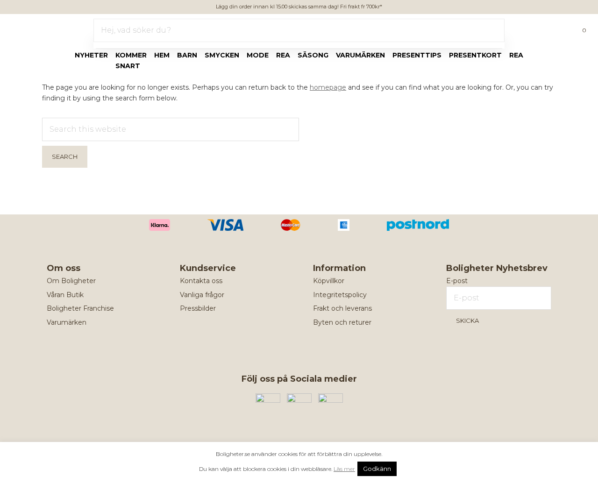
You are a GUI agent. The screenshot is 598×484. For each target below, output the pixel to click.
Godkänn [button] (377, 468)
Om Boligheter (71, 281)
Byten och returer (342, 322)
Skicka (467, 320)
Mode (258, 55)
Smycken (222, 55)
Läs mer (344, 468)
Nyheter (91, 55)
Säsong (313, 55)
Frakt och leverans (342, 308)
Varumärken (360, 55)
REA (516, 55)
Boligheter (35, 28)
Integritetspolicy (340, 295)
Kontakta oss (201, 281)
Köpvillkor (328, 281)
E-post (457, 281)
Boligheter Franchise (80, 308)
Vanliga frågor (202, 295)
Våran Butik (65, 295)
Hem (162, 55)
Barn (187, 55)
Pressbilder (198, 308)
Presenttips (416, 55)
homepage (328, 87)
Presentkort (475, 55)
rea (283, 55)
